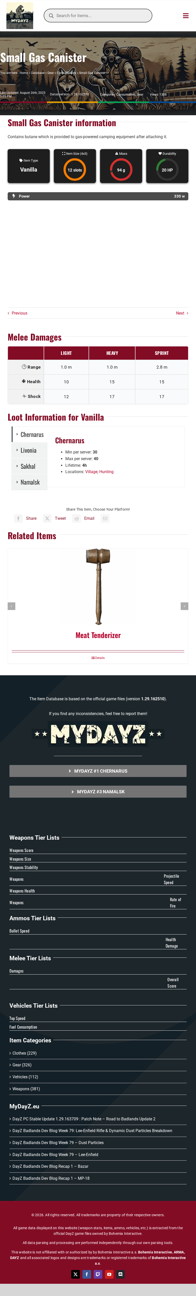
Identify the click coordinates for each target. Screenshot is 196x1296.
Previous (19, 313)
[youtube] (109, 1274)
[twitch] (98, 1274)
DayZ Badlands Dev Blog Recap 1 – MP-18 (51, 1178)
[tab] (29, 434)
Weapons (21, 1088)
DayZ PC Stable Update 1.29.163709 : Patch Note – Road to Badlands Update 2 (84, 1119)
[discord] (120, 1274)
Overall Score (173, 982)
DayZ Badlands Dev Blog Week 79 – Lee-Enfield (55, 1154)
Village (91, 471)
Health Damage (172, 942)
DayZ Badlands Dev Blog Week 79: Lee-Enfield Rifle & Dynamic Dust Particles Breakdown (92, 1130)
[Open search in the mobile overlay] (98, 15)
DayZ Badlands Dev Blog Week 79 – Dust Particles (58, 1142)
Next (180, 313)
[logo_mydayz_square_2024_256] (19, 4)
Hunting (106, 471)
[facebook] (86, 1274)
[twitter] (75, 1274)
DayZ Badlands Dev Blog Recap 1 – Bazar (50, 1166)
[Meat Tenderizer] (98, 587)
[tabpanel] (116, 456)
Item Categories (30, 1040)
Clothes (19, 1053)
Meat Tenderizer (98, 635)
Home (24, 73)
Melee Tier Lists (30, 958)
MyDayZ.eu (24, 1106)
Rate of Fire (175, 902)
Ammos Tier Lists (32, 918)
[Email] (105, 518)
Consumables (66, 73)
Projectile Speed (171, 879)
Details (100, 658)
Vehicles (20, 1076)
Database (37, 73)
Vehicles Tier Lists (33, 1005)
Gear (50, 73)
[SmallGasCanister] (98, 256)
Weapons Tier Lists (34, 837)
